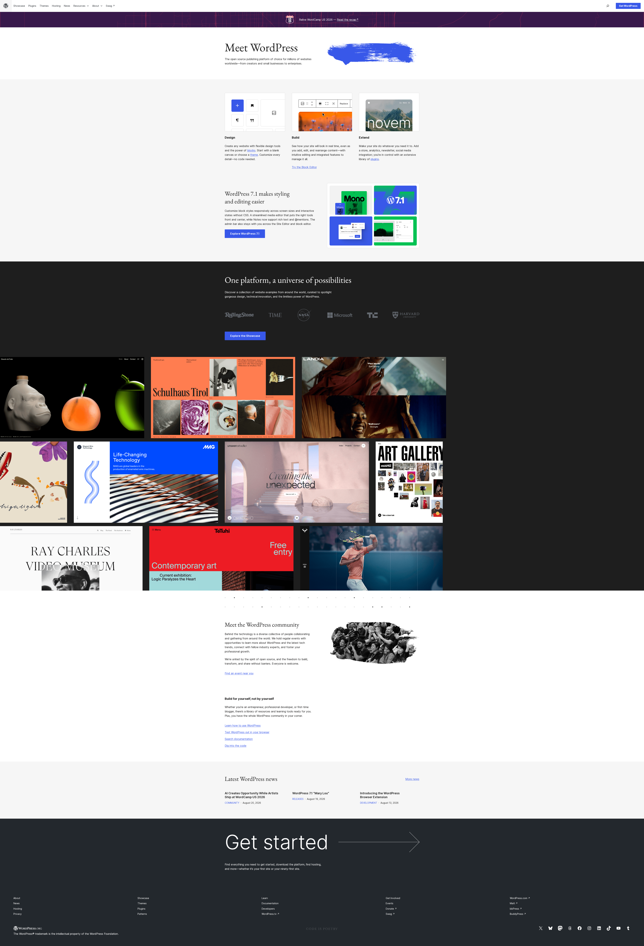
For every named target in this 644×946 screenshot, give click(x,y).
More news (412, 779)
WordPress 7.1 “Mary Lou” (310, 793)
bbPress (516, 908)
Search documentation (239, 739)
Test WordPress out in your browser (247, 732)
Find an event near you (239, 673)
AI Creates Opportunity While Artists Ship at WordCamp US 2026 (251, 795)
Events (389, 903)
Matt (514, 903)
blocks (251, 150)
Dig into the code (235, 745)
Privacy (17, 913)
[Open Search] (607, 6)
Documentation (270, 903)
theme (254, 154)
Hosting (17, 908)
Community (232, 802)
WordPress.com (520, 898)
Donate (391, 908)
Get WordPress (628, 5)
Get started (276, 842)
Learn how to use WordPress (243, 725)
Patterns (142, 913)
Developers (268, 908)
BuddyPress (518, 913)
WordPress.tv (270, 913)
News (16, 903)
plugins (375, 159)
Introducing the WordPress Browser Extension (380, 795)
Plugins (141, 908)
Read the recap (348, 19)
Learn (265, 898)
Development (368, 802)
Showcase (143, 898)
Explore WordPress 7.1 (244, 233)
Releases (298, 798)
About (16, 898)
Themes (142, 903)
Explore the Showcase (245, 335)
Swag (390, 913)
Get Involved (393, 898)
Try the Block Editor (304, 167)
